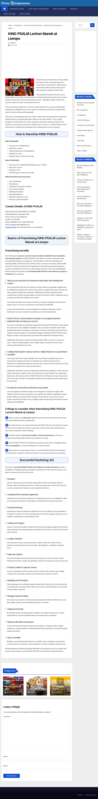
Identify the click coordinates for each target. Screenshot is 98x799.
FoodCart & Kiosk (17, 9)
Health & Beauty (59, 9)
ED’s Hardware (82, 110)
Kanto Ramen (82, 198)
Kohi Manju (81, 135)
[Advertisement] (36, 63)
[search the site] (92, 25)
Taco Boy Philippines (84, 206)
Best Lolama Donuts (84, 146)
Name (5, 756)
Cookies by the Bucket (85, 130)
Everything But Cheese (58, 687)
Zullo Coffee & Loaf (36, 689)
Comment (7, 716)
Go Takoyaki (81, 115)
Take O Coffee (82, 151)
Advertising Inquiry (90, 795)
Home (10, 25)
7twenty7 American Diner (85, 125)
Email (5, 766)
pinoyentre (13, 43)
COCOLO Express (83, 120)
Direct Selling (9, 14)
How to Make (25, 14)
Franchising (18, 25)
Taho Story (80, 140)
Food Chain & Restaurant (38, 9)
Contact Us (80, 795)
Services (73, 9)
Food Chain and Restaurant (33, 25)
